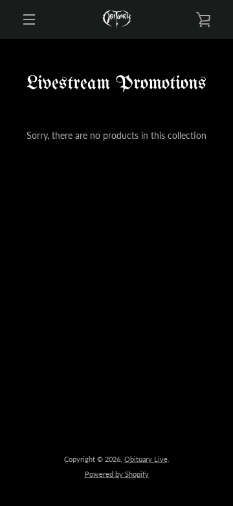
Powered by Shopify (117, 474)
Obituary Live (146, 459)
